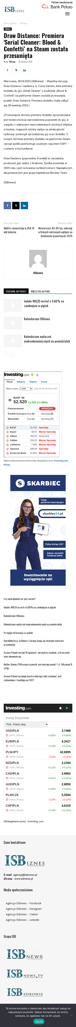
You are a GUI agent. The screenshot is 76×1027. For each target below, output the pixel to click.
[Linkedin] (24, 70)
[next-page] (12, 354)
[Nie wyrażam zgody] (71, 1015)
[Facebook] (7, 70)
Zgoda (39, 1021)
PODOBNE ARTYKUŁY (16, 291)
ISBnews (23, 23)
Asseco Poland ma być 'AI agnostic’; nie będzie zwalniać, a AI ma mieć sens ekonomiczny (37, 654)
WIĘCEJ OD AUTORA (40, 291)
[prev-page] (6, 354)
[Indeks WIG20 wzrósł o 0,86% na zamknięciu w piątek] (13, 305)
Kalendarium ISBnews (37, 318)
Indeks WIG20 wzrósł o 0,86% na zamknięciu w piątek (44, 303)
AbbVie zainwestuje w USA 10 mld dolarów (19, 230)
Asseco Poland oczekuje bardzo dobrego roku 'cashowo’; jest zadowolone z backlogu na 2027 (33, 678)
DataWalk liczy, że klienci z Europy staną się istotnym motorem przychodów (34, 642)
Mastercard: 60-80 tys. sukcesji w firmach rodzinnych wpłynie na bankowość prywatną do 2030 (55, 232)
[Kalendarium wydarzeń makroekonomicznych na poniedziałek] (13, 340)
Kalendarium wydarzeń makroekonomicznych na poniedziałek (47, 338)
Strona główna (10, 23)
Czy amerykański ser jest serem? (20, 599)
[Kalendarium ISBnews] (13, 323)
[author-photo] (38, 267)
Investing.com (35, 821)
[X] (16, 70)
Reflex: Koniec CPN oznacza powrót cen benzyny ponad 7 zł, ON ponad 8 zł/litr (38, 666)
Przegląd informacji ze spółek (18, 633)
